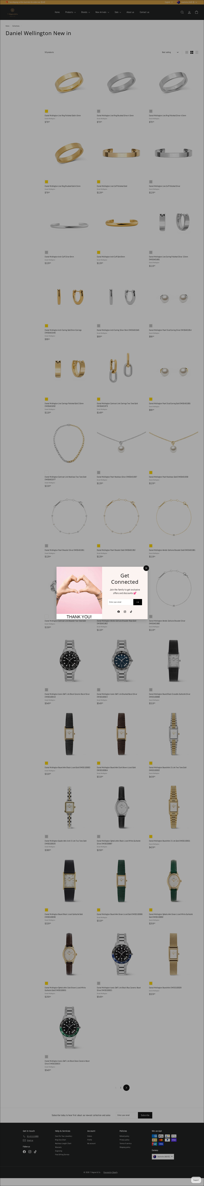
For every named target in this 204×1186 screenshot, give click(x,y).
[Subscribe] (137, 602)
